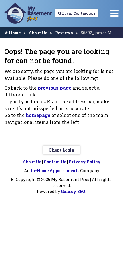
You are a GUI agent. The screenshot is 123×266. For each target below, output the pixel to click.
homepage (38, 115)
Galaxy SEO (73, 191)
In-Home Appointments (55, 170)
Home (14, 32)
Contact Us (55, 161)
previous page (54, 88)
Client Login (61, 150)
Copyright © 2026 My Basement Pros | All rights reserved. (64, 182)
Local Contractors (78, 13)
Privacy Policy (85, 161)
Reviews (64, 32)
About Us (38, 32)
